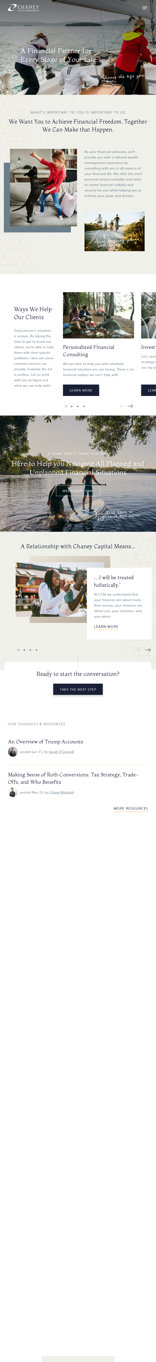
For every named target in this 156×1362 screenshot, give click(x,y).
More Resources (131, 808)
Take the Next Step (78, 689)
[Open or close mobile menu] (145, 7)
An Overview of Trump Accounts (45, 741)
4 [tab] (84, 407)
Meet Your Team (78, 490)
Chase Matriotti (62, 792)
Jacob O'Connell (61, 751)
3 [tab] (78, 407)
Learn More (81, 390)
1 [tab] (66, 407)
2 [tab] (72, 407)
